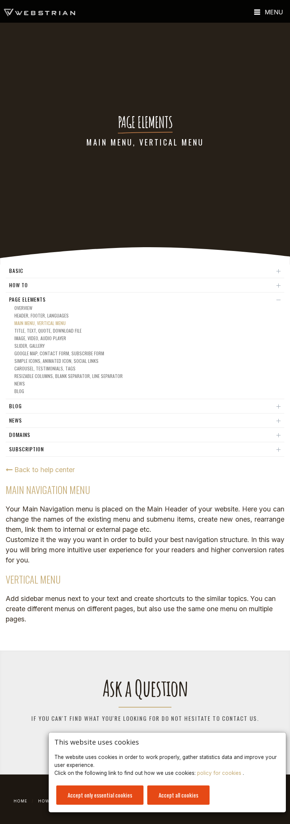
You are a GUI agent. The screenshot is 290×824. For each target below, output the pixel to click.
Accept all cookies (178, 795)
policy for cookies (220, 773)
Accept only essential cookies (100, 795)
